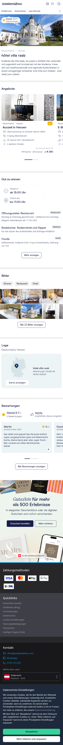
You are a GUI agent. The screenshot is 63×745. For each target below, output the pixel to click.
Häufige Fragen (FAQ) (14, 632)
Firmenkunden (10, 611)
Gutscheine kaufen (12, 603)
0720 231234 (14, 662)
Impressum (9, 627)
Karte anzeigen (17, 382)
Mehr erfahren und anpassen (31, 739)
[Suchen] (59, 3)
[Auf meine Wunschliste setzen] (51, 98)
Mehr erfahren (46, 523)
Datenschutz (9, 615)
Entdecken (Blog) (11, 607)
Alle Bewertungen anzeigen (31, 466)
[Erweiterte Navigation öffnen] (60, 11)
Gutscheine (20, 11)
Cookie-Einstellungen (13, 619)
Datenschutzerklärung (45, 710)
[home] (23, 3)
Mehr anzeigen (31, 255)
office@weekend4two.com (20, 653)
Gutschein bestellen (20, 523)
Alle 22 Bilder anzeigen (31, 324)
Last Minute (34, 11)
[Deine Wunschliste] (52, 3)
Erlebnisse (6, 11)
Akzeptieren (31, 731)
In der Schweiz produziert (33, 555)
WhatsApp (12, 658)
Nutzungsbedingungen (14, 623)
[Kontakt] (47, 3)
